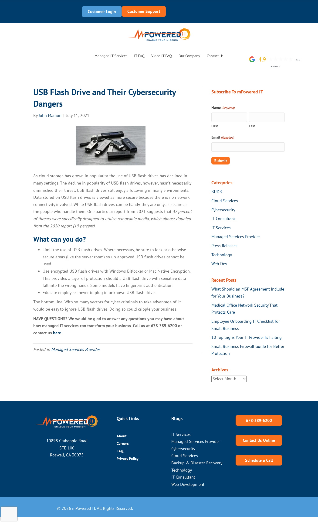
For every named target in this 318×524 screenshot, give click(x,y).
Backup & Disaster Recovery (196, 463)
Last (252, 126)
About (122, 436)
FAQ (120, 451)
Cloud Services (224, 200)
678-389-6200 (34, 12)
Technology (221, 254)
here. (57, 333)
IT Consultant (223, 218)
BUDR (216, 191)
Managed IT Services (111, 55)
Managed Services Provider (75, 349)
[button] (159, 66)
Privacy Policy (128, 458)
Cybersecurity (223, 209)
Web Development (187, 484)
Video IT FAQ (161, 55)
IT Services (221, 227)
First (214, 126)
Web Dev (219, 263)
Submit (220, 160)
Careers (123, 443)
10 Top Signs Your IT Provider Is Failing (246, 337)
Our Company (189, 55)
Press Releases (224, 245)
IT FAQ (139, 55)
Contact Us (215, 55)
